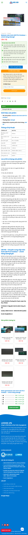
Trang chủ (3, 33)
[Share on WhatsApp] (2, 101)
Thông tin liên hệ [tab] (6, 109)
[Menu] (2, 2)
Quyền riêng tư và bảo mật (9, 484)
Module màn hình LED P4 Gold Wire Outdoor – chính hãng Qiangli (7, 338)
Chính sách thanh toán (8, 488)
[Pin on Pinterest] (13, 101)
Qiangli (9, 33)
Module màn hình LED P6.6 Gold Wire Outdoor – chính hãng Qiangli (21, 360)
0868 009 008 (6, 530)
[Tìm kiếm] (26, 2)
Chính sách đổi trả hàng (8, 492)
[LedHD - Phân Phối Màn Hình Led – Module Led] (14, 2)
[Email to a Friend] (10, 101)
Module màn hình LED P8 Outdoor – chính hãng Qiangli (21, 338)
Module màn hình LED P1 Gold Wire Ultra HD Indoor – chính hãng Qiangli (7, 382)
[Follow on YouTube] (7, 525)
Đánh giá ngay (14, 407)
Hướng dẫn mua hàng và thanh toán (11, 490)
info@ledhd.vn (9, 478)
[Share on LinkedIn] (15, 101)
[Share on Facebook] (5, 101)
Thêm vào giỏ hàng (15, 67)
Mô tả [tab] (3, 106)
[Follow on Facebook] (2, 525)
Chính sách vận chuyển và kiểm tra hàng (12, 486)
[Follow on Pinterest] (5, 525)
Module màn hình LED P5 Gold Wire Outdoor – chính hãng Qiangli (7, 360)
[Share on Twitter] (7, 101)
